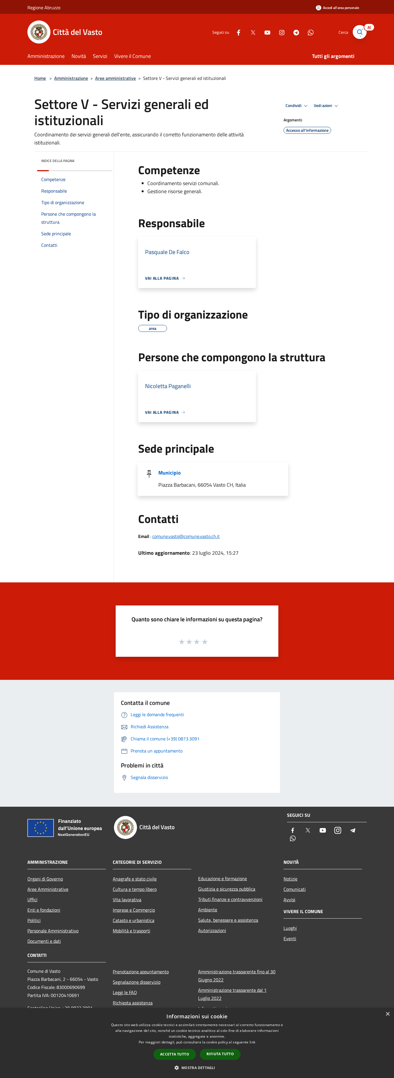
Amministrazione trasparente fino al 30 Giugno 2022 (236, 975)
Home (40, 78)
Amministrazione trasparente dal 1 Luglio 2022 (232, 994)
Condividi (294, 105)
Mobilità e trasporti (131, 930)
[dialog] (197, 1043)
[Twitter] (250, 32)
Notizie (290, 878)
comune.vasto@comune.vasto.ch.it (186, 536)
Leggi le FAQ (125, 992)
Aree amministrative (115, 78)
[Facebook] (236, 32)
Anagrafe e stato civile (135, 878)
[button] (197, 1067)
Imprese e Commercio (134, 909)
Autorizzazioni (212, 930)
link (252, 1042)
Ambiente (207, 909)
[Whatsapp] (308, 32)
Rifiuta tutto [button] (220, 1053)
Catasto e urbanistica (133, 920)
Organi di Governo (45, 878)
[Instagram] (279, 32)
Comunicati (295, 889)
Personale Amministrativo (52, 930)
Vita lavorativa (127, 899)
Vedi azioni (323, 105)
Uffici (32, 899)
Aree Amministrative (47, 889)
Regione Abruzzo (43, 7)
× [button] (387, 1014)
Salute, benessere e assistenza (228, 920)
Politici (34, 920)
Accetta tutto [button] (174, 1054)
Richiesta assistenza (133, 1002)
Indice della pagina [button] (57, 160)
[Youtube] (265, 32)
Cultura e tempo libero (135, 889)
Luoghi (290, 928)
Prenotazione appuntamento (141, 971)
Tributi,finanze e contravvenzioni (230, 899)
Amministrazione (71, 78)
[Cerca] (360, 32)
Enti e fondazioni (43, 909)
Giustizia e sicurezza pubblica (226, 888)
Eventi (290, 938)
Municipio (169, 473)
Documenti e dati (44, 941)
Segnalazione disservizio (136, 982)
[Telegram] (294, 32)
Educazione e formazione (222, 878)
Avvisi (289, 899)
